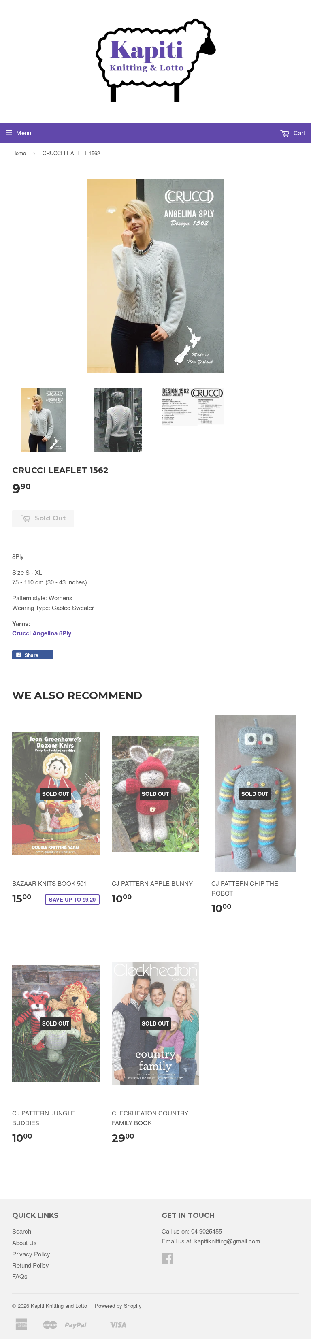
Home (19, 153)
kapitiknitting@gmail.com (227, 1241)
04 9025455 (206, 1231)
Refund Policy (30, 1265)
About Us (24, 1242)
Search (21, 1231)
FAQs (20, 1276)
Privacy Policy (31, 1253)
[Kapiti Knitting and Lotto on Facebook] (168, 1260)
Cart (298, 132)
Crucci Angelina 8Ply (41, 633)
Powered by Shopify (118, 1305)
